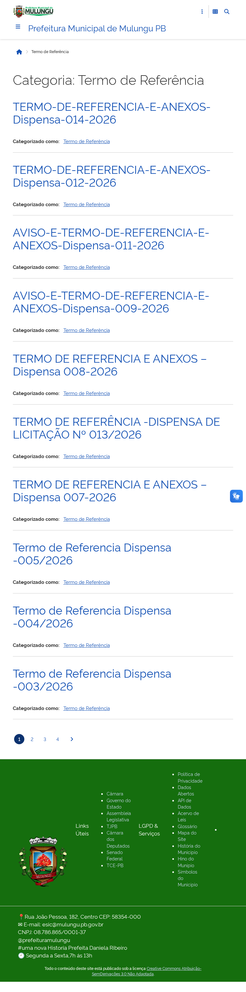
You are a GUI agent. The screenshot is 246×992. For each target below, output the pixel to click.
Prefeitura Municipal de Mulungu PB (97, 27)
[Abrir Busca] (226, 11)
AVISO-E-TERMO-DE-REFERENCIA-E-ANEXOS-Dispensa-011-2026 (111, 238)
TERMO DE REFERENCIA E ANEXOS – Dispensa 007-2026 (110, 490)
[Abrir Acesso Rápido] (202, 11)
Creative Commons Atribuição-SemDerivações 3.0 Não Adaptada (147, 971)
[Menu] (18, 26)
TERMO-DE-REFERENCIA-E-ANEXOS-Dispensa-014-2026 (112, 112)
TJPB (112, 826)
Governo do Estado (119, 803)
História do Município (189, 849)
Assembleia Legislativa (119, 816)
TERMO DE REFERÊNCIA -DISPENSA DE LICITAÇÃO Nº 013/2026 (116, 427)
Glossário (187, 826)
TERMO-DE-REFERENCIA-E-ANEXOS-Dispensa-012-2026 (112, 175)
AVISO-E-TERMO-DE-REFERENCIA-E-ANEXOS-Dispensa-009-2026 (111, 301)
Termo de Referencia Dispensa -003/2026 (92, 679)
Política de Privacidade (190, 777)
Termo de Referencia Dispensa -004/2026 (92, 616)
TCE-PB (115, 865)
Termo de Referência (86, 141)
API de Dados (184, 803)
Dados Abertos (186, 790)
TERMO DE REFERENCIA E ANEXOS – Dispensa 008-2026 (110, 364)
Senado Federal (115, 855)
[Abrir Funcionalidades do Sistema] (215, 11)
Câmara (115, 793)
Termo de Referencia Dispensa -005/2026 (92, 553)
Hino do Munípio (186, 861)
